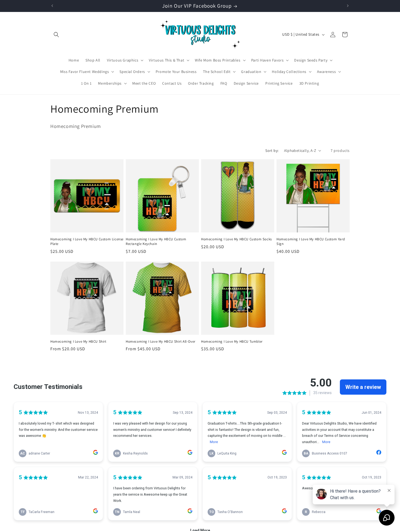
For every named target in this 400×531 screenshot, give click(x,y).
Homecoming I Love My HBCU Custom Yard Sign (310, 241)
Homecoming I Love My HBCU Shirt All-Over (160, 341)
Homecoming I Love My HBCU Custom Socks (236, 239)
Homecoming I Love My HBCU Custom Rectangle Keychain (156, 241)
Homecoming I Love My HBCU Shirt (78, 341)
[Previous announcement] (52, 6)
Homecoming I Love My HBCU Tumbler (232, 341)
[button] (56, 35)
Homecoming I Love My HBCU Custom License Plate (87, 241)
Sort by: (271, 150)
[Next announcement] (348, 6)
